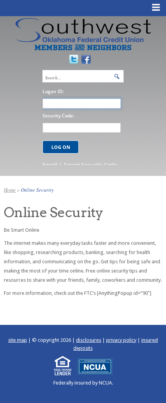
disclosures (88, 340)
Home (10, 189)
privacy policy (121, 340)
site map (17, 340)
